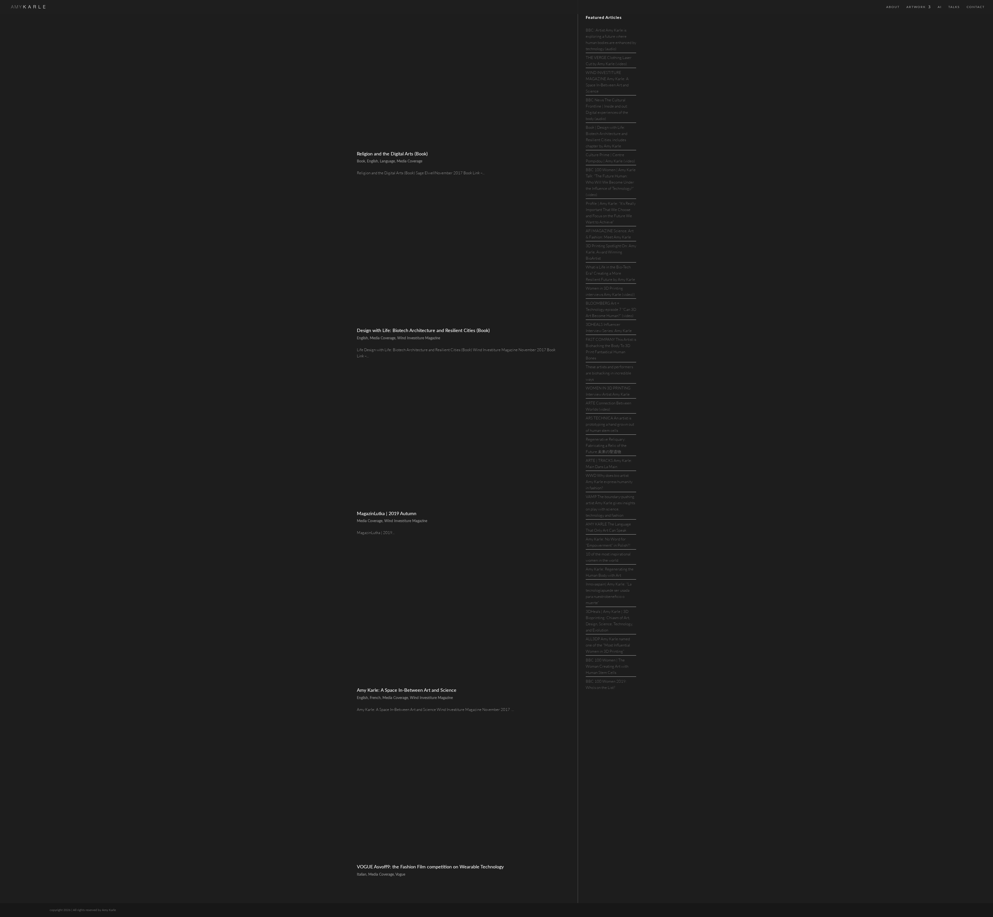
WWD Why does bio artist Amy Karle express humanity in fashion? (609, 481)
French (375, 698)
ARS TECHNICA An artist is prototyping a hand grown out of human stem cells (610, 424)
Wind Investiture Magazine (418, 338)
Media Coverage (409, 161)
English (372, 161)
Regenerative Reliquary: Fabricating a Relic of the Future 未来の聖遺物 (606, 445)
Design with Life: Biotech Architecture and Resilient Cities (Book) (423, 330)
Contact (976, 7)
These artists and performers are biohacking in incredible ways (609, 373)
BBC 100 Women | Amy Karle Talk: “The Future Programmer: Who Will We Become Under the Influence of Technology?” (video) (611, 182)
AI (940, 7)
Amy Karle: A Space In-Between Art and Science (406, 690)
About (893, 7)
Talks (954, 7)
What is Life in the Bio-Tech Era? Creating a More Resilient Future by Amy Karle (610, 273)
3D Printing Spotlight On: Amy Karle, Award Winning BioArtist (611, 252)
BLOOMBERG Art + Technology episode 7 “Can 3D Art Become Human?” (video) (611, 309)
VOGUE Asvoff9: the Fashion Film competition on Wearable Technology (430, 867)
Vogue (400, 874)
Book (361, 161)
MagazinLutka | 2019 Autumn (386, 514)
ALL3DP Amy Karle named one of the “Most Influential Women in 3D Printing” (608, 645)
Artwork (916, 7)
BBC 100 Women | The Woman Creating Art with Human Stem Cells (607, 666)
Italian (361, 874)
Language (387, 161)
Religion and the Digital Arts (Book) (392, 154)
